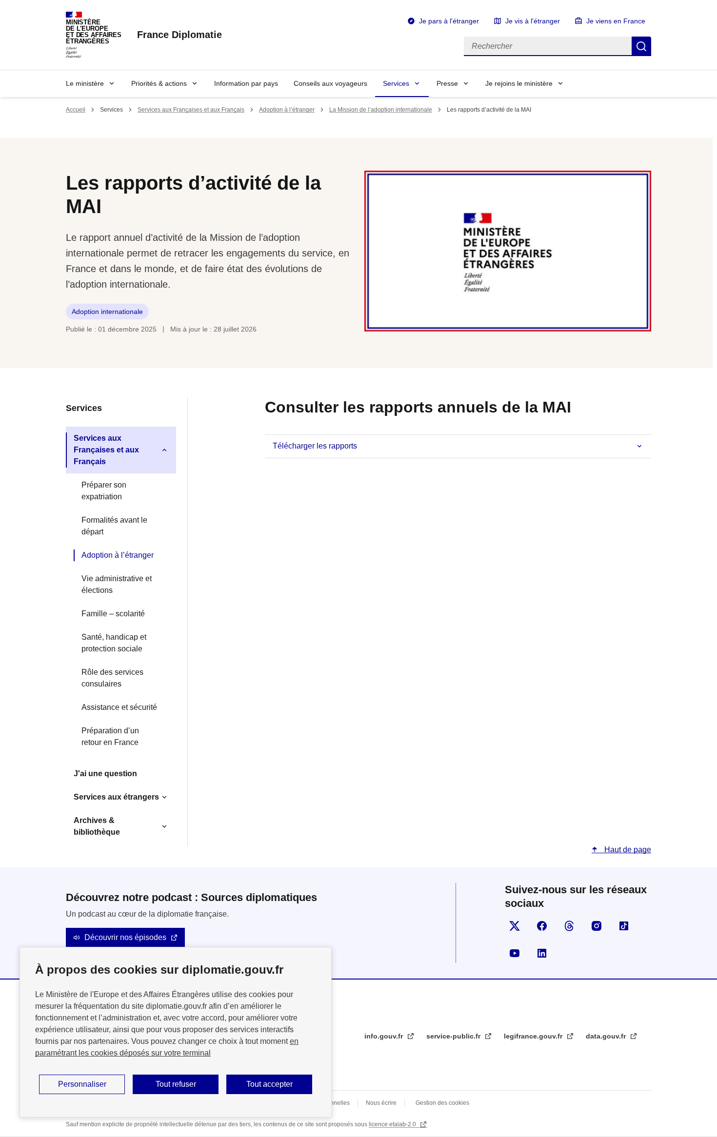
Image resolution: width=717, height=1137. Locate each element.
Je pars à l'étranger (449, 21)
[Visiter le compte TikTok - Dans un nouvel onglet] (624, 926)
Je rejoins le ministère (519, 83)
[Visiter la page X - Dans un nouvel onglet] (514, 926)
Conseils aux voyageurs (330, 83)
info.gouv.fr (384, 1036)
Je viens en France (615, 21)
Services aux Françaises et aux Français (191, 109)
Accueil (75, 109)
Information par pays (246, 83)
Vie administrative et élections (116, 584)
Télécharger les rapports (315, 446)
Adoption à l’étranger (287, 109)
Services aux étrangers (116, 797)
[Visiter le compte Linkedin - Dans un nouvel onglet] (542, 953)
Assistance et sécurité (119, 707)
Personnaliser (82, 1084)
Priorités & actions (159, 83)
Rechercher (641, 46)
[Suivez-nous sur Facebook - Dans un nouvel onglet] (542, 926)
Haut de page (626, 849)
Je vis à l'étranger (532, 21)
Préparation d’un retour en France (110, 736)
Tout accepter (269, 1084)
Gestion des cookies (442, 1102)
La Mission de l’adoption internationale (380, 109)
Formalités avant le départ (114, 526)
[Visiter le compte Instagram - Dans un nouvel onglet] (596, 926)
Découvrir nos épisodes (125, 937)
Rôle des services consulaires (112, 678)
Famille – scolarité (113, 613)
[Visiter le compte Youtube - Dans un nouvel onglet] (514, 953)
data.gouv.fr (607, 1036)
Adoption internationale (107, 311)
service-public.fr (454, 1036)
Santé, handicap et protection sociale (113, 643)
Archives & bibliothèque (97, 826)
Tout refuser (176, 1084)
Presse (447, 83)
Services (396, 83)
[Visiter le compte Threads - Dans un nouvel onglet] (569, 926)
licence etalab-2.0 (393, 1124)
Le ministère (85, 83)
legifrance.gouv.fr (534, 1036)
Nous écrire (381, 1102)
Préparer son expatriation (103, 491)
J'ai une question (105, 773)
